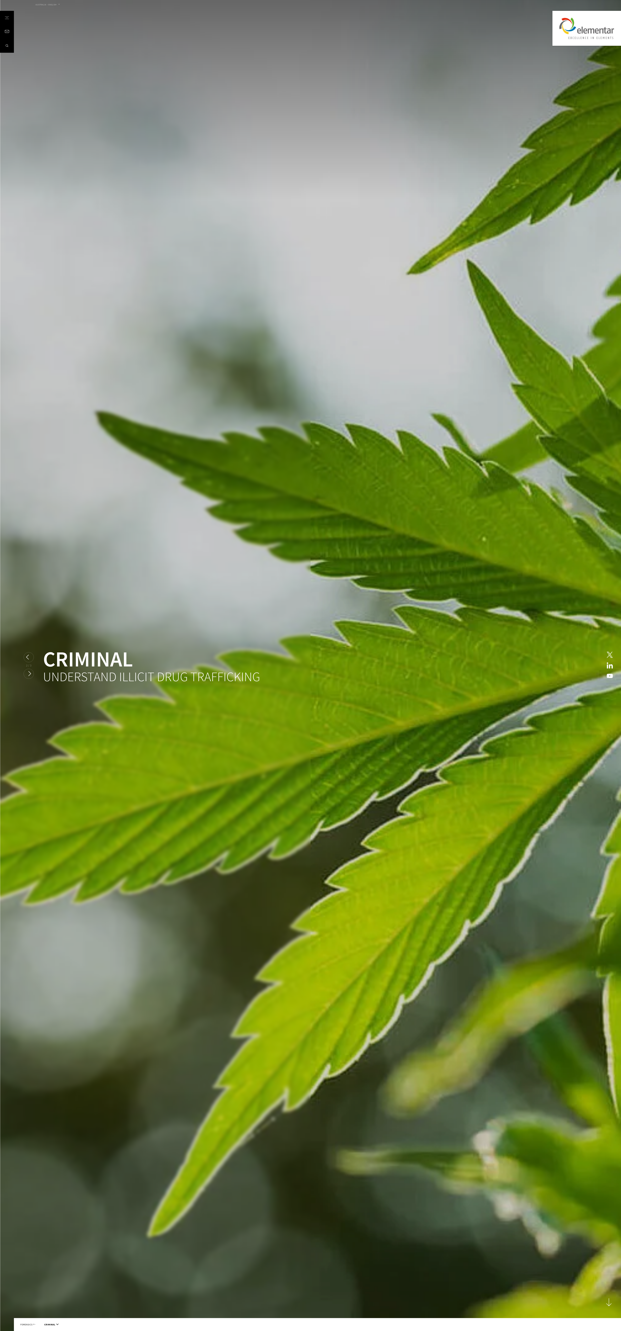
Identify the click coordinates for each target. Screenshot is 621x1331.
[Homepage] (586, 28)
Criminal (49, 1324)
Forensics (26, 1324)
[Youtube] (610, 676)
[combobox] (48, 4)
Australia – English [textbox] (46, 4)
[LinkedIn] (610, 665)
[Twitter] (610, 655)
